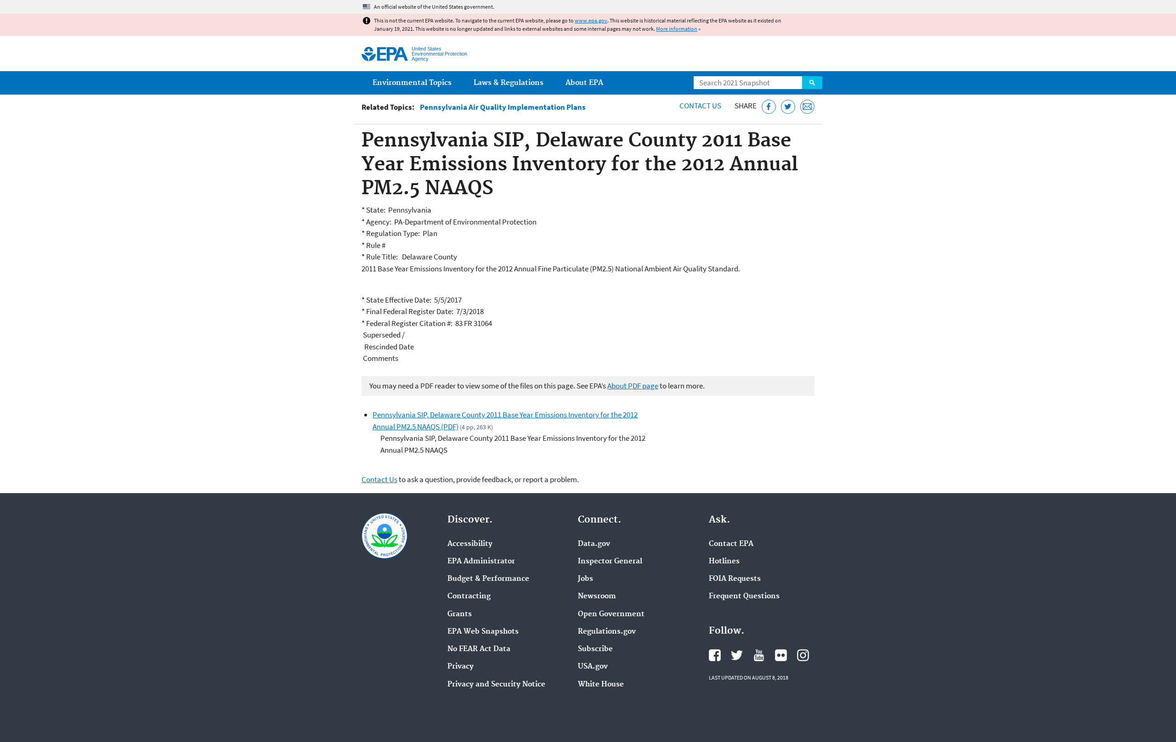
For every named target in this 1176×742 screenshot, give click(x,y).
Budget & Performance (488, 579)
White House (601, 684)
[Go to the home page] (385, 54)
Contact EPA (731, 544)
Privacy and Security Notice (496, 684)
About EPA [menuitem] (584, 83)
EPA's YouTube (759, 655)
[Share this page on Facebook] (769, 107)
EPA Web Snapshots (483, 632)
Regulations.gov (607, 632)
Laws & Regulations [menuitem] (508, 83)
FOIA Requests (735, 579)
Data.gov (594, 544)
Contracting (469, 596)
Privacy (460, 667)
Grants (459, 614)
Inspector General (610, 561)
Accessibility (469, 544)
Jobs (585, 579)
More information (676, 28)
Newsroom (597, 596)
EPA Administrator (481, 561)
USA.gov (593, 667)
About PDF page (632, 386)
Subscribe (595, 649)
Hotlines (724, 561)
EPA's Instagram (803, 655)
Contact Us (700, 106)
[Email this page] (807, 107)
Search (812, 82)
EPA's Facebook (715, 655)
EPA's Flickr (781, 655)
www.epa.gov (591, 20)
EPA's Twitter (737, 655)
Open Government (611, 614)
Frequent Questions (744, 596)
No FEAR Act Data (478, 649)
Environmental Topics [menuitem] (412, 83)
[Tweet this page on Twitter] (788, 107)
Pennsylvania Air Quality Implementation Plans (503, 107)
